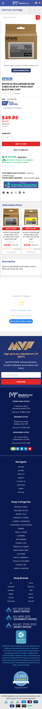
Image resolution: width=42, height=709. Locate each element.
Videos (21, 488)
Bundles (21, 470)
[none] (21, 41)
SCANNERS (21, 536)
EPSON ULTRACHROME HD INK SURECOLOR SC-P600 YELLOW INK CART (31, 235)
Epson (31, 594)
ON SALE (21, 467)
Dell (31, 590)
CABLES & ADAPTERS (21, 568)
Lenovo (11, 597)
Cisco (31, 583)
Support (21, 478)
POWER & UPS (21, 565)
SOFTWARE (21, 554)
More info (22, 157)
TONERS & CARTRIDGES (21, 521)
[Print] (11, 192)
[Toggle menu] (3, 3)
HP (11, 583)
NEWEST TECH (21, 514)
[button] (21, 150)
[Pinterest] (24, 192)
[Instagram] (26, 449)
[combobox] (21, 17)
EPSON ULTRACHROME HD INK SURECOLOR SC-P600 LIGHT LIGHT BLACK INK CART (11, 235)
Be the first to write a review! (21, 321)
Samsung (11, 601)
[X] (15, 192)
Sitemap (21, 492)
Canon (31, 597)
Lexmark (11, 587)
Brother (11, 590)
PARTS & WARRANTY (21, 557)
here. (38, 178)
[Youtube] (30, 449)
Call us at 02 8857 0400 (21, 412)
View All (31, 601)
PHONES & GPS (21, 543)
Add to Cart (11, 229)
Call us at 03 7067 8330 (21, 443)
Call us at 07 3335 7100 (21, 427)
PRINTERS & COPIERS (21, 518)
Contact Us (21, 481)
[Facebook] (3, 192)
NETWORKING (21, 539)
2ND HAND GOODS (21, 510)
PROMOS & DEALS (21, 507)
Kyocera (31, 587)
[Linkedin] (20, 192)
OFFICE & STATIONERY (21, 561)
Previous (3, 231)
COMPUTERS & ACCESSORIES (21, 525)
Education (21, 485)
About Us (21, 474)
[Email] (7, 192)
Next (38, 231)
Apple (11, 594)
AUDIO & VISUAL (21, 532)
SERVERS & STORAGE (21, 547)
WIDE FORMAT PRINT (21, 550)
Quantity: (6, 133)
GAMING (21, 528)
